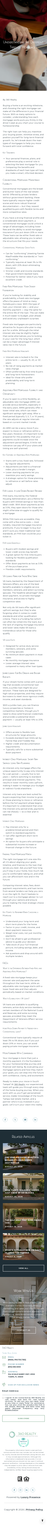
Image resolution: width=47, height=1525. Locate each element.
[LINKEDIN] (26, 1490)
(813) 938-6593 (14, 1367)
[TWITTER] (32, 1490)
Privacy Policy (11, 1410)
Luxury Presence (30, 1497)
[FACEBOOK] (14, 1490)
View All (23, 1268)
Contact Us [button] (23, 1330)
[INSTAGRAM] (20, 1490)
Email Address (10, 1391)
